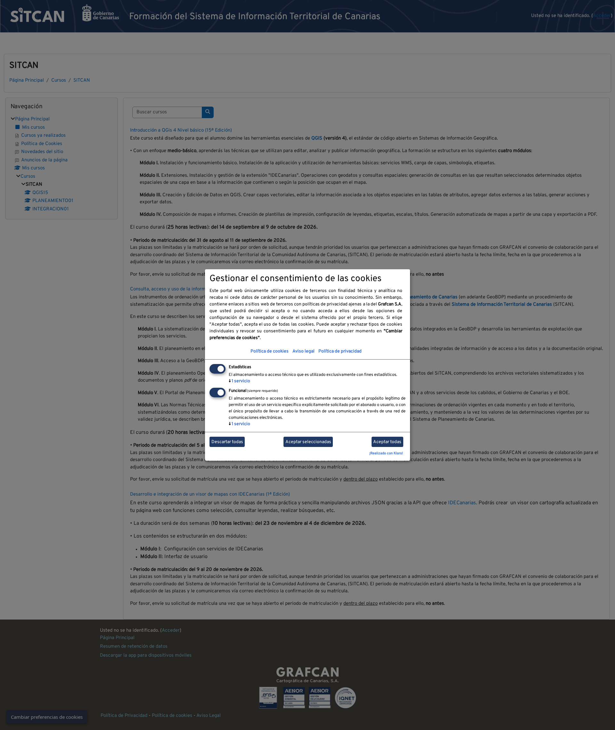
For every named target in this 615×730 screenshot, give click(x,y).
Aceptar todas (387, 442)
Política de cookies (269, 351)
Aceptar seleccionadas (308, 442)
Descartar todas (227, 442)
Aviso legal (303, 351)
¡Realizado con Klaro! (386, 453)
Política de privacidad (340, 351)
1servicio (239, 381)
